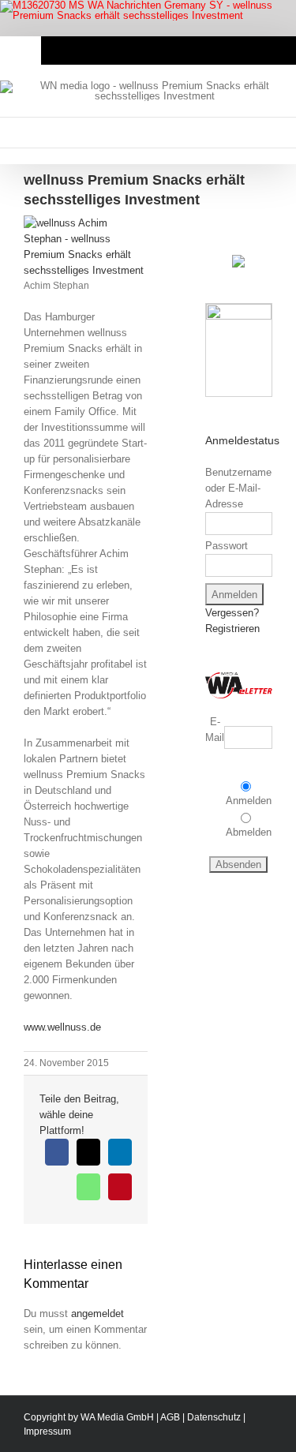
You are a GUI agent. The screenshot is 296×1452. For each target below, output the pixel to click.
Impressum (47, 1431)
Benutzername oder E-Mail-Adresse (238, 488)
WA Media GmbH (117, 1417)
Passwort (226, 546)
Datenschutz (214, 1417)
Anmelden (249, 800)
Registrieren (232, 628)
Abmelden (249, 832)
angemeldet (97, 1313)
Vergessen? (232, 613)
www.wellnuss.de (62, 1027)
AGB (170, 1417)
